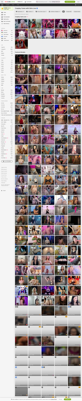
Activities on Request (55, 11)
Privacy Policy (4, 175)
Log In (78, 1)
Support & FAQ (4, 167)
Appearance (20, 11)
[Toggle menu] (2, 1)
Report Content (4, 171)
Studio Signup (4, 180)
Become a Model (4, 178)
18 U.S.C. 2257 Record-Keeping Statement (5, 185)
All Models (3, 182)
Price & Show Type (41, 11)
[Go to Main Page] (10, 1)
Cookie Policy (54, 399)
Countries (30, 11)
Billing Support (4, 169)
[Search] (50, 2)
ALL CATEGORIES (7, 161)
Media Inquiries (4, 173)
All (63, 11)
